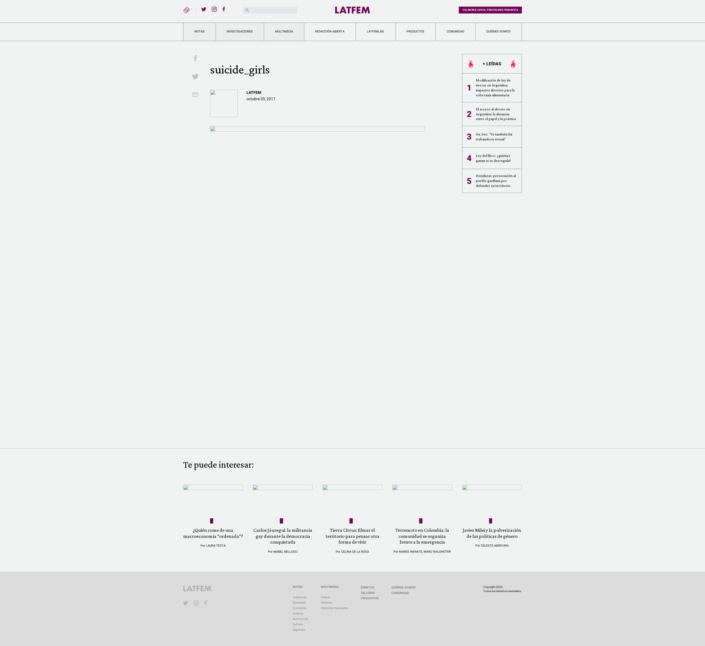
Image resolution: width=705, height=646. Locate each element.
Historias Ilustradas (334, 608)
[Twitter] (203, 9)
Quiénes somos (498, 31)
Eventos (367, 587)
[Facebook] (224, 9)
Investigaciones (240, 31)
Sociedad (299, 602)
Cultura (298, 624)
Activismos (300, 619)
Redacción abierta (330, 31)
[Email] (195, 95)
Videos (325, 597)
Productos (415, 31)
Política (298, 613)
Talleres (368, 593)
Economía (299, 608)
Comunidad (455, 31)
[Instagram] (214, 9)
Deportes (299, 630)
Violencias (300, 597)
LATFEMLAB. (375, 31)
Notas (199, 31)
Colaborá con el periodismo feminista (490, 10)
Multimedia (284, 31)
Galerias (326, 602)
